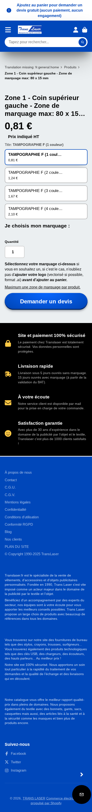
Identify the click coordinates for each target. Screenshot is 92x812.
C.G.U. (10, 487)
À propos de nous (18, 472)
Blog (8, 532)
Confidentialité (15, 509)
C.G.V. (10, 495)
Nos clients (13, 539)
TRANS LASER (34, 798)
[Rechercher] (83, 42)
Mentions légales (18, 502)
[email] (81, 794)
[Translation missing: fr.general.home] (30, 30)
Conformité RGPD (19, 524)
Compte (76, 30)
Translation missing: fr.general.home (32, 67)
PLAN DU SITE (17, 547)
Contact (11, 480)
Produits (70, 67)
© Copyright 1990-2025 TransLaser (32, 554)
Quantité (12, 242)
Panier (85, 30)
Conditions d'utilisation (22, 517)
